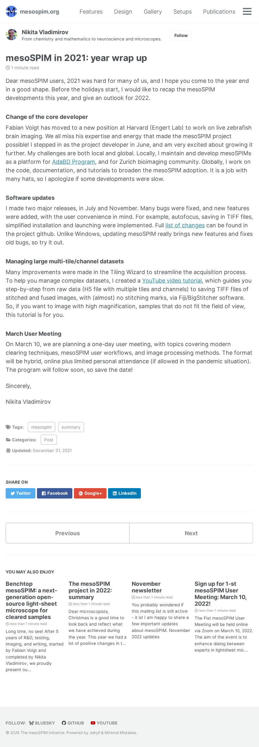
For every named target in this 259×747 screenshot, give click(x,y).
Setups (182, 11)
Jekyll (94, 732)
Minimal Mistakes (120, 732)
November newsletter (147, 587)
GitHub (75, 723)
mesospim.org (39, 11)
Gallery (153, 11)
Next (191, 533)
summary (71, 427)
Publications (219, 11)
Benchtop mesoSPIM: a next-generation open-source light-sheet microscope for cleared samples (31, 600)
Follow (181, 35)
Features (91, 11)
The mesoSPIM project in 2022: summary (90, 590)
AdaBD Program (73, 161)
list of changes (185, 225)
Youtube (106, 723)
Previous (67, 533)
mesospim (41, 427)
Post (48, 439)
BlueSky (44, 723)
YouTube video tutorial (172, 280)
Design (123, 11)
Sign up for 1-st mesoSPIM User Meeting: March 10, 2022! (220, 593)
